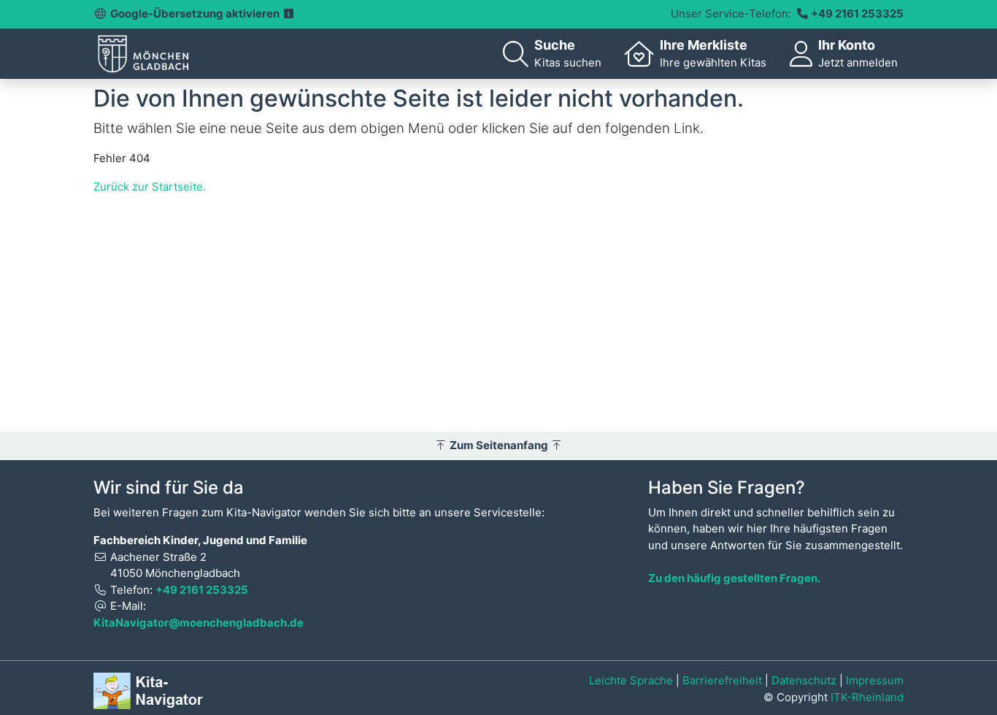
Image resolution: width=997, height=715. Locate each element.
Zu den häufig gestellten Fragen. (734, 578)
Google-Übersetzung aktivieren (196, 13)
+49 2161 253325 (857, 13)
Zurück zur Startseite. (149, 187)
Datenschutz (803, 680)
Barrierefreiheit (722, 680)
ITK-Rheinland (867, 697)
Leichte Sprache (631, 680)
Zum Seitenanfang (498, 445)
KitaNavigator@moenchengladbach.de (198, 623)
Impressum (875, 680)
